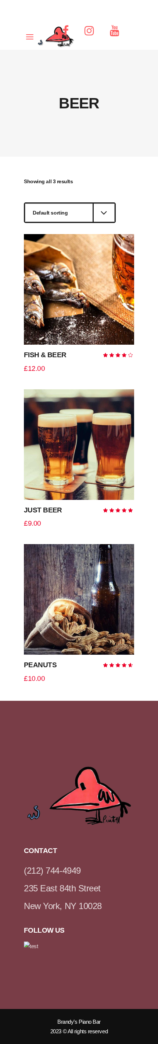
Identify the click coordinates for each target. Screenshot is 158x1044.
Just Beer (43, 510)
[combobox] (70, 212)
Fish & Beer (45, 355)
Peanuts (40, 665)
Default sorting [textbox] (50, 213)
